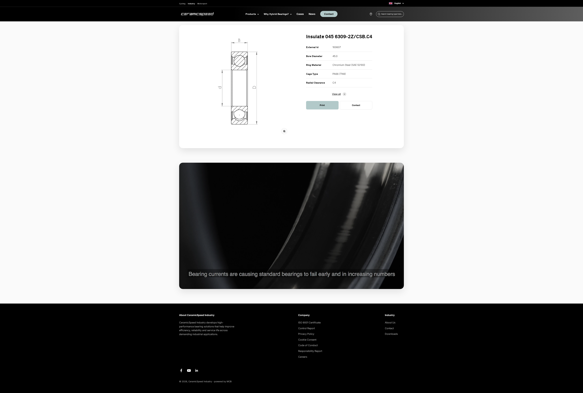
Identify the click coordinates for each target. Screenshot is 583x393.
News (312, 13)
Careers (302, 356)
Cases (300, 13)
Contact (329, 13)
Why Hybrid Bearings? (276, 14)
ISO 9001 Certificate (309, 322)
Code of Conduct (308, 345)
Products (250, 14)
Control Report (306, 328)
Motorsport (202, 3)
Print (322, 105)
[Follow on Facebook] (181, 370)
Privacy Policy (306, 333)
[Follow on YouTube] (189, 370)
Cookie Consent (307, 339)
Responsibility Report (310, 351)
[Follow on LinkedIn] (197, 370)
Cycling (182, 3)
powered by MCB (223, 381)
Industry (191, 3)
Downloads (391, 333)
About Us (390, 322)
